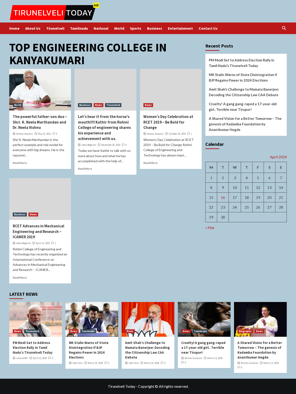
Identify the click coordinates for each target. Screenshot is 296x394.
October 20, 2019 (177, 133)
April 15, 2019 (43, 243)
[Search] (284, 28)
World (119, 28)
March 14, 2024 (151, 363)
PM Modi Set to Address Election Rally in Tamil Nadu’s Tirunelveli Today (241, 63)
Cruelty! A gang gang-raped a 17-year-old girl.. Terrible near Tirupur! (243, 106)
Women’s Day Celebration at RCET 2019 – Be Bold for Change (168, 122)
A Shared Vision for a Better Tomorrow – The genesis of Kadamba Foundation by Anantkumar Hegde (245, 124)
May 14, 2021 (44, 133)
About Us (32, 28)
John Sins (77, 363)
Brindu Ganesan (193, 358)
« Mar (210, 227)
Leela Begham (88, 144)
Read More (20, 163)
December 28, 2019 (110, 144)
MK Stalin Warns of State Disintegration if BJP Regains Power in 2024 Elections (243, 77)
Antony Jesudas (24, 133)
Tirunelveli (55, 28)
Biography (245, 331)
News (98, 105)
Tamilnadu (79, 28)
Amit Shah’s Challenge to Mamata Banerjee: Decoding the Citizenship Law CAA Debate (244, 92)
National (101, 28)
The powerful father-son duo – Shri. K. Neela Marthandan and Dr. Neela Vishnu (40, 122)
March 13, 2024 (214, 358)
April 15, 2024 (40, 358)
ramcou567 (22, 358)
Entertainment (180, 28)
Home (14, 28)
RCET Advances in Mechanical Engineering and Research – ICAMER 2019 (38, 231)
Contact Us (208, 28)
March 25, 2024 (95, 363)
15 (211, 197)
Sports (135, 28)
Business (154, 28)
